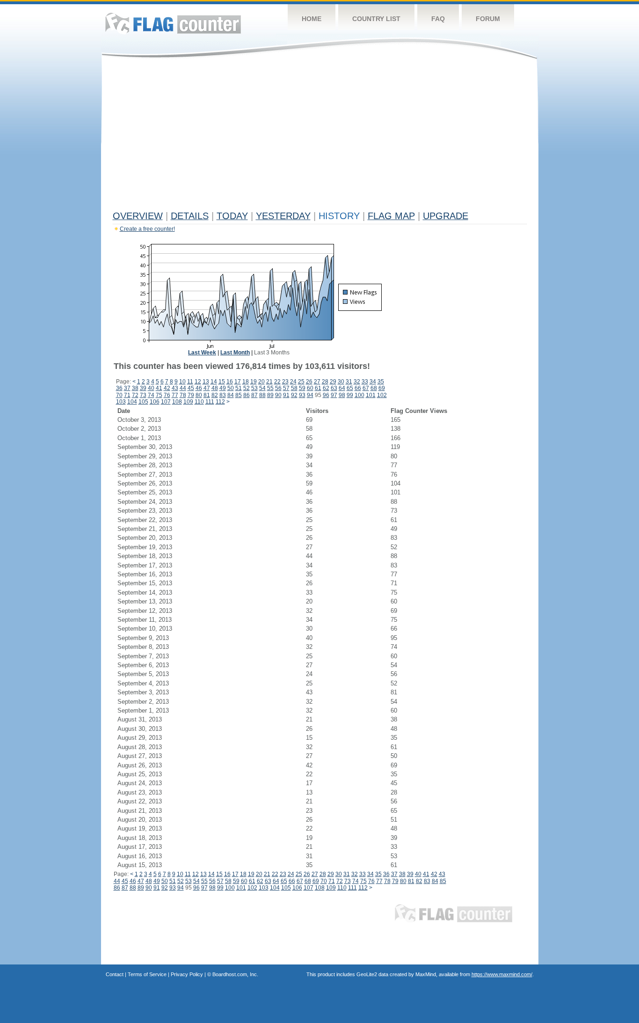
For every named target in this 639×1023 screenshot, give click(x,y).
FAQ (438, 18)
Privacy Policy (187, 974)
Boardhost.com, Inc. (235, 974)
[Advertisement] (320, 136)
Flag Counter (173, 23)
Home (311, 18)
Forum (488, 18)
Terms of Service (147, 974)
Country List (376, 18)
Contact (114, 974)
